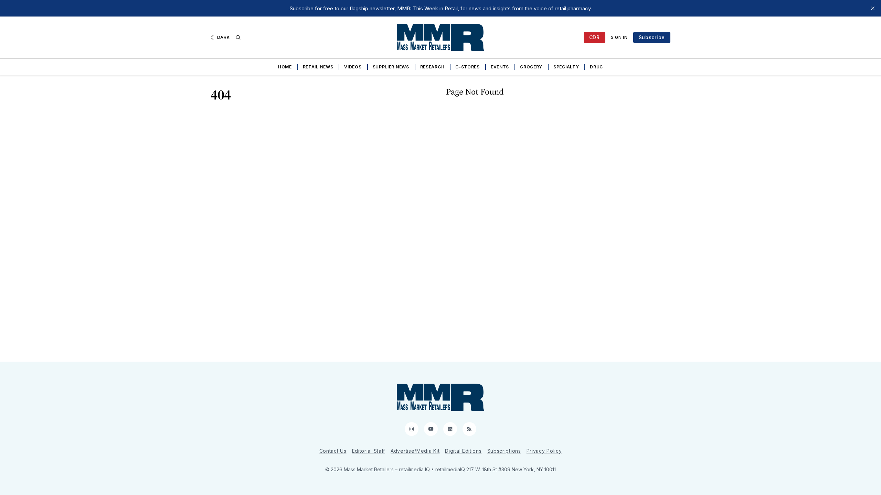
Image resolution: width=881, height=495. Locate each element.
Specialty (566, 66)
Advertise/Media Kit (415, 451)
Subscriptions (504, 451)
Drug (596, 66)
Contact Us (333, 451)
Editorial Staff (368, 451)
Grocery (531, 66)
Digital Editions (463, 451)
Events (500, 66)
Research (432, 66)
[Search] (238, 37)
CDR (594, 37)
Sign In (619, 37)
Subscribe (652, 37)
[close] (872, 8)
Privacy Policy (544, 451)
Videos (352, 66)
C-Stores (467, 66)
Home (285, 66)
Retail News (318, 66)
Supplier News (391, 66)
